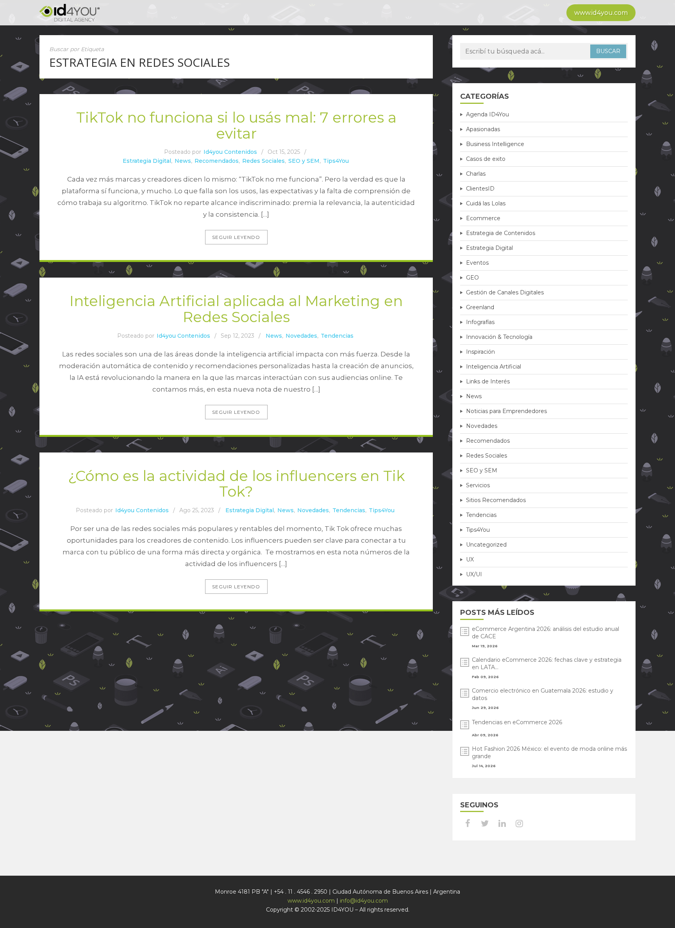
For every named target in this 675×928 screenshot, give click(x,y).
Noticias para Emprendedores (506, 411)
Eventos (477, 262)
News (183, 160)
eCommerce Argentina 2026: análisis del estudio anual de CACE (545, 632)
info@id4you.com (364, 900)
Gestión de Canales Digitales (505, 292)
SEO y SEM (304, 160)
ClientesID (480, 188)
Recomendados (217, 160)
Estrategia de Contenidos (500, 233)
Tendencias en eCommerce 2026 (517, 722)
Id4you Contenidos (230, 151)
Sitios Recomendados (496, 500)
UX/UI (474, 574)
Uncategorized (486, 544)
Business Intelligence (495, 144)
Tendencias (337, 335)
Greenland (480, 307)
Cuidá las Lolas (485, 203)
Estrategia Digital (147, 160)
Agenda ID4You (487, 114)
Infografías (480, 322)
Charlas (476, 173)
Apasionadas (483, 129)
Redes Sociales (263, 160)
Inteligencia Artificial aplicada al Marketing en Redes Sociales (236, 309)
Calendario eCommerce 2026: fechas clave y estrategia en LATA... (546, 663)
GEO (472, 277)
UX (470, 559)
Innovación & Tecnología (499, 336)
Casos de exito (485, 158)
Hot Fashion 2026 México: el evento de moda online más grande (549, 752)
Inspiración (480, 351)
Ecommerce (483, 218)
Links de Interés (488, 381)
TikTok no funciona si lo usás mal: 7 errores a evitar (236, 125)
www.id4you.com (601, 12)
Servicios (478, 485)
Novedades (301, 335)
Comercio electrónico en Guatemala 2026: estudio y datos (542, 694)
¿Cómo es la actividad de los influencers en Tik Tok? (236, 484)
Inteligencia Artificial (493, 366)
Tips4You (336, 160)
